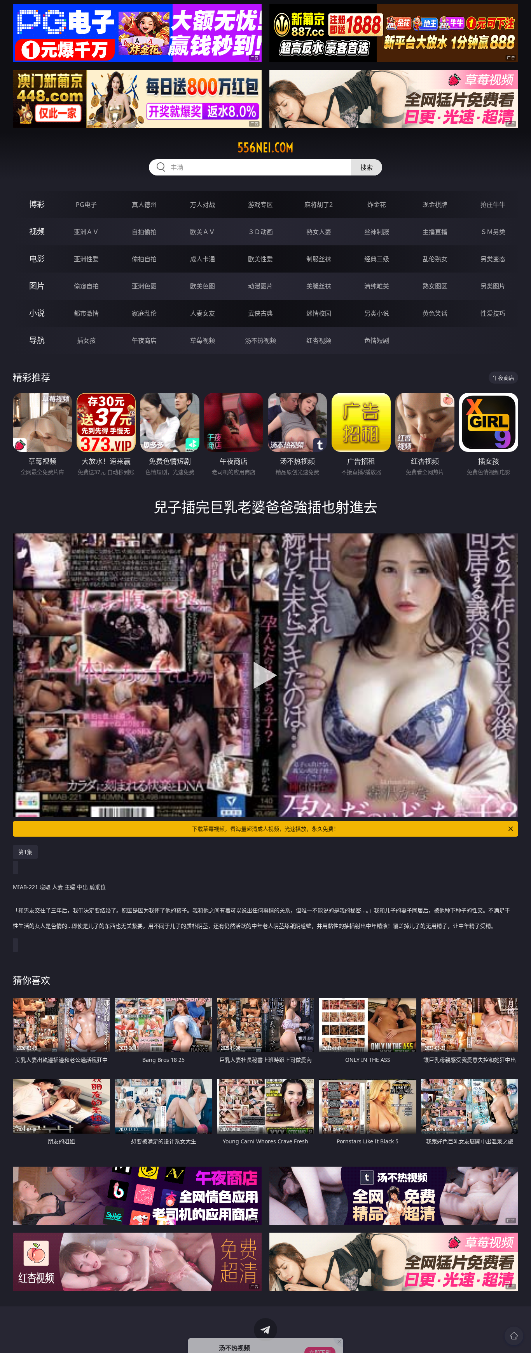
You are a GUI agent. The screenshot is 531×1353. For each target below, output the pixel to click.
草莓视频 (202, 340)
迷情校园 (318, 313)
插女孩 (86, 340)
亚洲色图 (144, 286)
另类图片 (492, 286)
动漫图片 (260, 286)
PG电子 (86, 204)
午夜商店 (144, 340)
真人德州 (144, 204)
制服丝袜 (318, 259)
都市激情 (86, 313)
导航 (37, 340)
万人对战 (202, 204)
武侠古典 (260, 313)
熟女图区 (435, 286)
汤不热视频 (260, 340)
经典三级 (376, 259)
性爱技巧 (492, 313)
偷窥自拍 (86, 286)
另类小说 (376, 313)
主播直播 (435, 232)
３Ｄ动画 (260, 232)
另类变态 (492, 259)
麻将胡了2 (318, 204)
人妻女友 (202, 313)
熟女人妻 (318, 232)
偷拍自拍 (144, 259)
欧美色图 (202, 286)
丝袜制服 (376, 232)
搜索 (366, 167)
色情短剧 (376, 340)
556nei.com (265, 147)
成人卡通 (202, 259)
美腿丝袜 (318, 286)
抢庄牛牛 (492, 204)
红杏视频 (318, 340)
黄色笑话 (435, 313)
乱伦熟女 (435, 259)
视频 (37, 231)
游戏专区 (260, 204)
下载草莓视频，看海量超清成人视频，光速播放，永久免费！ (265, 828)
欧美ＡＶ (202, 232)
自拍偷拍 (144, 232)
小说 (37, 313)
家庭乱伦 (144, 313)
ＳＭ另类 (492, 232)
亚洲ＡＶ (86, 232)
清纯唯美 (376, 286)
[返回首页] (514, 1336)
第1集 (25, 852)
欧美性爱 (260, 259)
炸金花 (376, 204)
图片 (37, 286)
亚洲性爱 (86, 259)
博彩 (37, 204)
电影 (37, 259)
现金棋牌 (435, 204)
